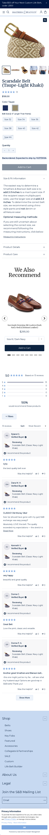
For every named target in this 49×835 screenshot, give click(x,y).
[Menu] (3, 12)
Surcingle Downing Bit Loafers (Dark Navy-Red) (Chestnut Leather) (25, 326)
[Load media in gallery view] (6, 70)
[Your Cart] (45, 12)
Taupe (15, 108)
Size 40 (21, 128)
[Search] (7, 12)
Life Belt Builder (13, 766)
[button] (10, 92)
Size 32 (7, 119)
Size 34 (21, 119)
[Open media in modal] (45, 20)
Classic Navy (5, 108)
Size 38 (7, 128)
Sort (23, 426)
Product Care (10, 254)
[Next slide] (44, 318)
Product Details (11, 247)
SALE (7, 756)
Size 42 (35, 128)
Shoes (8, 730)
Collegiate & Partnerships (19, 751)
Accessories (11, 746)
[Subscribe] (44, 800)
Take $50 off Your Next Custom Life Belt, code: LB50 (22, 4)
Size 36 (34, 119)
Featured (10, 741)
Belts (7, 725)
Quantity (6, 145)
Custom (9, 761)
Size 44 (7, 137)
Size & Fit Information (14, 178)
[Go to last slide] (4, 318)
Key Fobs (10, 735)
